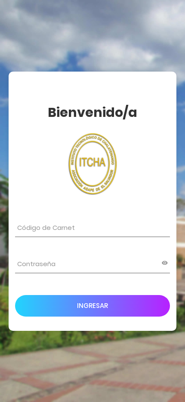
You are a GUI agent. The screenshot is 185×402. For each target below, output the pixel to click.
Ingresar (92, 305)
